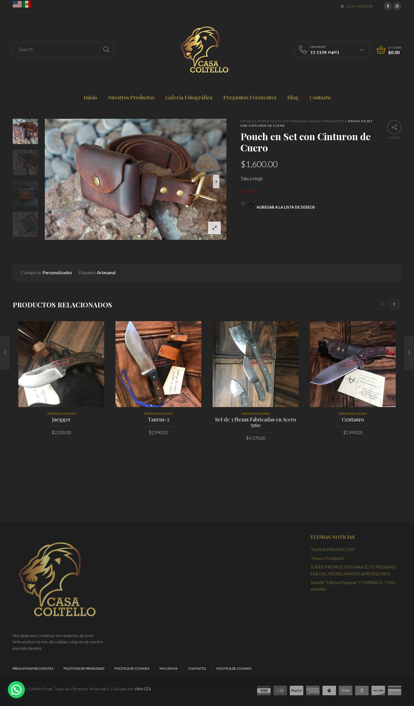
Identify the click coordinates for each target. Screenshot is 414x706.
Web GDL (143, 688)
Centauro (353, 419)
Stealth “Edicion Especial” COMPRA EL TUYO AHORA (353, 586)
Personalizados (57, 272)
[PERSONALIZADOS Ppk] (409, 353)
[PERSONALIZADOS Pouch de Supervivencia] (5, 353)
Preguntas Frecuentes (33, 668)
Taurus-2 (158, 419)
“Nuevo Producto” (327, 558)
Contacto (197, 668)
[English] (17, 3)
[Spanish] (27, 3)
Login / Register (359, 6)
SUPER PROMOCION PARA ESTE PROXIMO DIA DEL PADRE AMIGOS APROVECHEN (353, 570)
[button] (16, 689)
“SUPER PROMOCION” (333, 549)
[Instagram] (397, 5)
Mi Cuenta (168, 668)
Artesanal (106, 272)
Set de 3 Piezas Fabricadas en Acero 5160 (255, 422)
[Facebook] (388, 5)
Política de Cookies (132, 668)
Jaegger (61, 419)
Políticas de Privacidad (84, 668)
